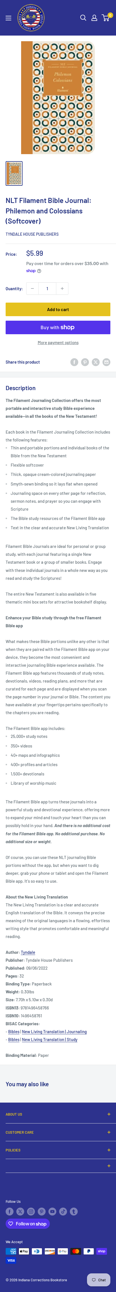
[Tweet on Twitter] (96, 362)
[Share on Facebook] (74, 362)
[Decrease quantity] (32, 288)
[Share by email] (106, 362)
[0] (105, 17)
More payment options (58, 342)
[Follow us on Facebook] (10, 1212)
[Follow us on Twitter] (20, 1212)
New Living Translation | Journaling (54, 1031)
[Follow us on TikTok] (63, 1212)
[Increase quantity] (62, 288)
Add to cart (58, 309)
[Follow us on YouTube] (52, 1212)
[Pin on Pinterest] (85, 362)
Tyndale (28, 952)
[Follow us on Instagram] (31, 1212)
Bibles (13, 1031)
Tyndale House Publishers (32, 234)
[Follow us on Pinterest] (42, 1212)
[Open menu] (8, 18)
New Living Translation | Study (49, 1039)
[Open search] (83, 18)
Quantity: (14, 288)
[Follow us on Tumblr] (74, 1212)
